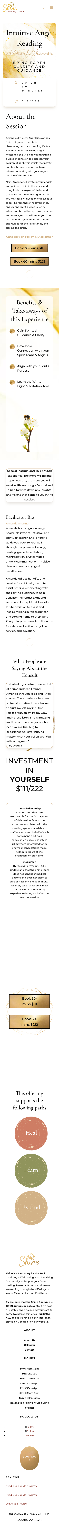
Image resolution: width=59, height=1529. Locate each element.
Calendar (29, 1345)
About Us (29, 1340)
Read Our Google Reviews (21, 1485)
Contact (29, 1349)
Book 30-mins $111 (29, 248)
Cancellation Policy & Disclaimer (29, 236)
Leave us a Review (16, 1503)
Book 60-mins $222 (29, 261)
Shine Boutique (40, 1302)
